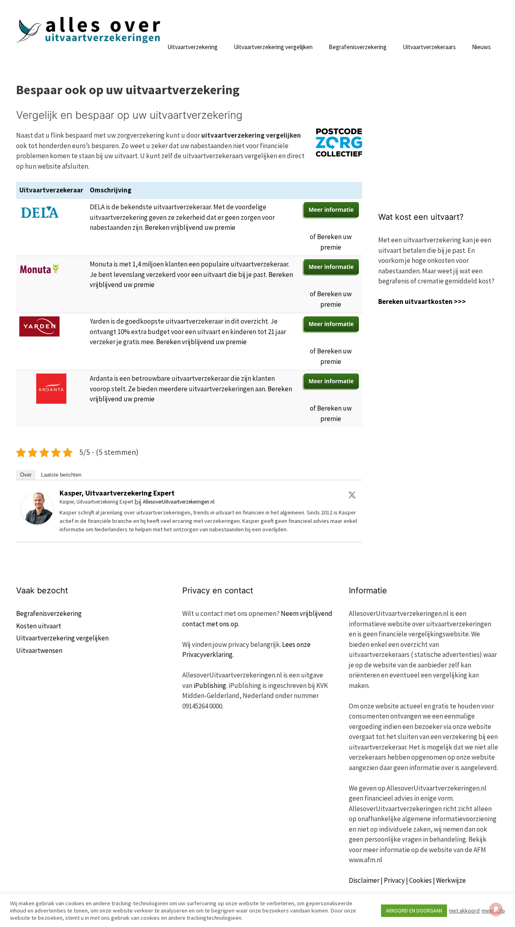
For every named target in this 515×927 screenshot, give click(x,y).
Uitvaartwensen (39, 650)
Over (25, 475)
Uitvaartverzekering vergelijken (273, 47)
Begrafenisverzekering (358, 47)
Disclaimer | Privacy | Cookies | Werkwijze (407, 880)
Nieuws (481, 47)
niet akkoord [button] (464, 910)
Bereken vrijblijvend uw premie (190, 227)
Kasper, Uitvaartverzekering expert (117, 493)
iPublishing (210, 685)
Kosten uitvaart (38, 625)
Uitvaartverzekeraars (429, 47)
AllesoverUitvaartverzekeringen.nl (178, 501)
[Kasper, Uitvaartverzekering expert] (37, 522)
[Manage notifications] (496, 909)
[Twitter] (352, 495)
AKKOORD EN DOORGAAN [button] (414, 910)
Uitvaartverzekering (192, 47)
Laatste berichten (61, 475)
